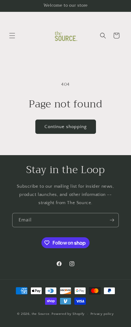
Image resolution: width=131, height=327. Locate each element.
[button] (12, 35)
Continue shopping (65, 126)
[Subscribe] (112, 220)
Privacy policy (102, 314)
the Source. (41, 314)
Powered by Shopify (68, 314)
